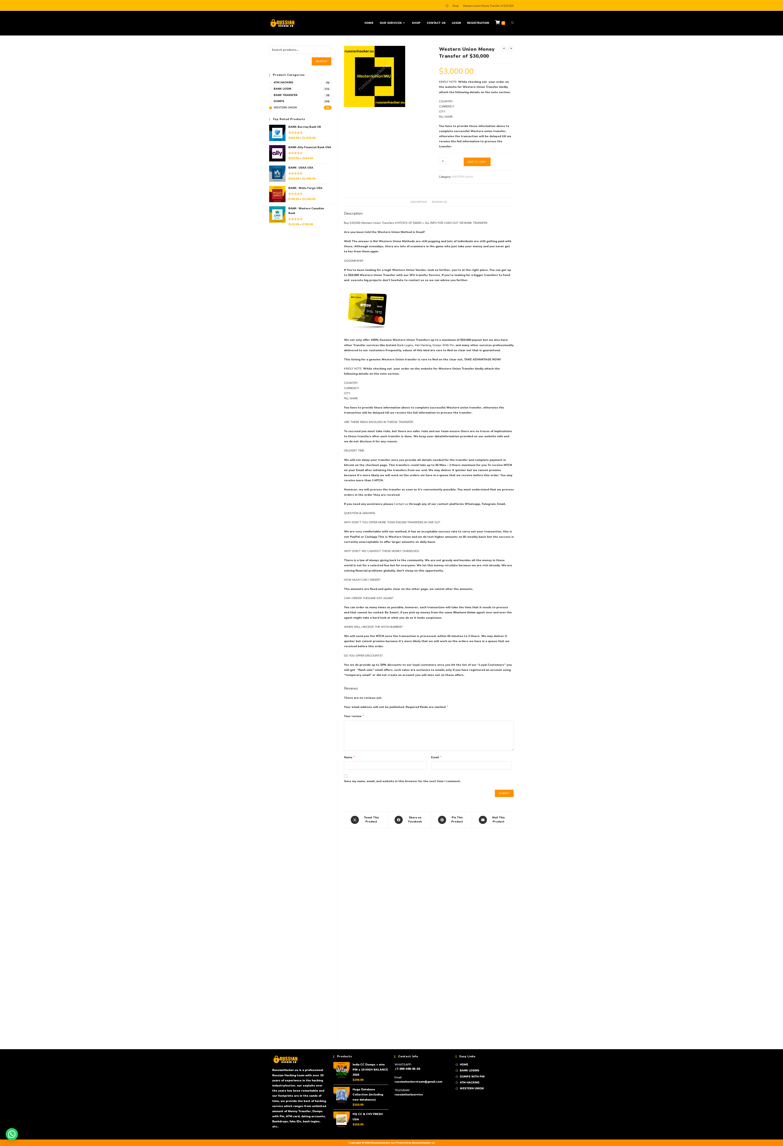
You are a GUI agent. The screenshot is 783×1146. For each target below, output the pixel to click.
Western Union (464, 612)
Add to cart (477, 161)
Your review (354, 716)
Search (321, 61)
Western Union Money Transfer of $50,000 (485, 918)
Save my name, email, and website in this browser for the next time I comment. (402, 781)
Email (436, 757)
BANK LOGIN (282, 89)
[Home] (447, 6)
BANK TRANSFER (285, 95)
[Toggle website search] (512, 23)
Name (349, 757)
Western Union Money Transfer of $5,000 (429, 1009)
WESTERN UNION (462, 177)
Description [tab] (419, 202)
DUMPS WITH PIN (472, 1077)
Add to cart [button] (372, 937)
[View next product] (511, 49)
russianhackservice (409, 1094)
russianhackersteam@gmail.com (418, 1082)
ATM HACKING (283, 82)
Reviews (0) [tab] (439, 202)
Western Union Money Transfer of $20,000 (372, 918)
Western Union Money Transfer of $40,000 (429, 918)
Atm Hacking (423, 345)
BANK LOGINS (469, 1070)
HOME (464, 1065)
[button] (12, 1134)
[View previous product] (504, 49)
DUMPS (279, 101)
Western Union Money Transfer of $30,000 (488, 6)
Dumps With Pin (443, 345)
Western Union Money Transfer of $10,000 (372, 1009)
